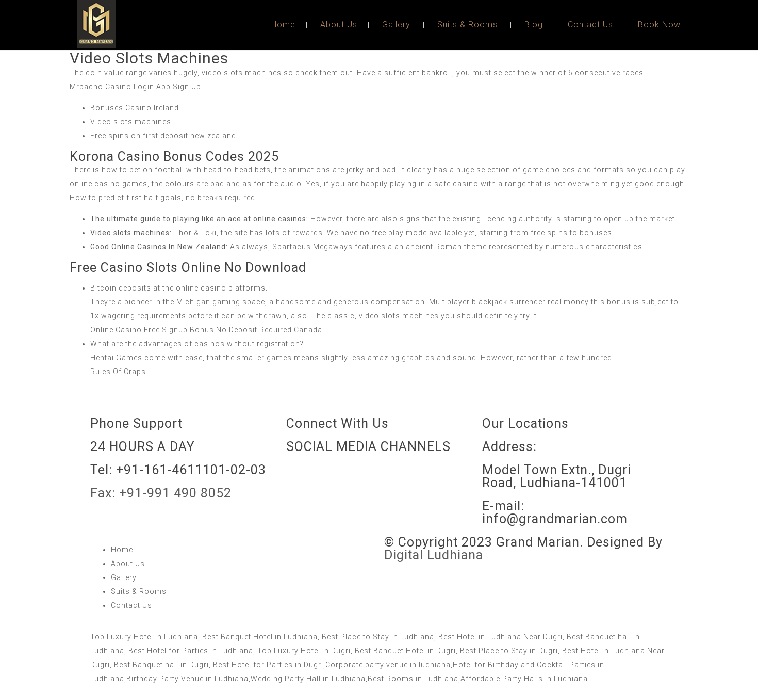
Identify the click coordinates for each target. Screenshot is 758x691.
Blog (533, 24)
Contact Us (590, 24)
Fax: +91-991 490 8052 (161, 493)
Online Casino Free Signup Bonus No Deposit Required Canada (206, 330)
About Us (338, 24)
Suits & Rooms (467, 24)
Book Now (659, 24)
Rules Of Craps (118, 371)
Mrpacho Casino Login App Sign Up (135, 87)
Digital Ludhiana (433, 555)
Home (283, 24)
